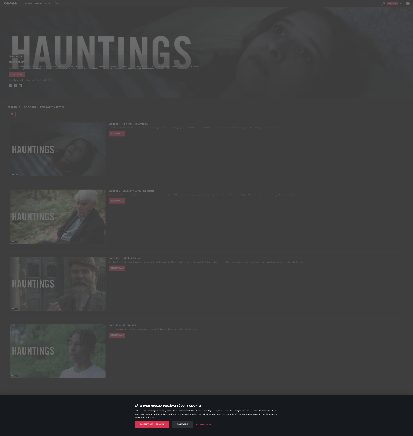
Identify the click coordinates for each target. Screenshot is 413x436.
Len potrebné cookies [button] (204, 424)
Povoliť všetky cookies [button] (152, 424)
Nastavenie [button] (182, 424)
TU (152, 417)
